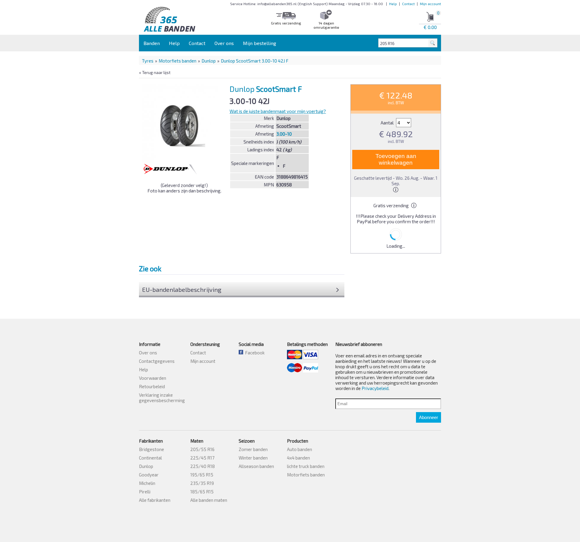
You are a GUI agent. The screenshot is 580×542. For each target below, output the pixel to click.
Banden (151, 43)
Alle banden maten (208, 500)
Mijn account (430, 4)
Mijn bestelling (259, 43)
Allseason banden (256, 466)
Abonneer (428, 417)
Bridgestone (151, 449)
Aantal (388, 122)
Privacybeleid (375, 388)
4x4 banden (298, 457)
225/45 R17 (202, 457)
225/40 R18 (202, 466)
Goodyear (149, 474)
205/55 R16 (202, 449)
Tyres (147, 60)
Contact (408, 4)
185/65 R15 (202, 491)
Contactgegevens (157, 361)
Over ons (224, 43)
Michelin (147, 483)
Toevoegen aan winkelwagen (395, 159)
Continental (150, 457)
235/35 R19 (202, 483)
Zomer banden (253, 449)
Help (393, 4)
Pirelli (144, 491)
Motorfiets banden (177, 60)
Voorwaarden (152, 378)
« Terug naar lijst (155, 72)
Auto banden (299, 449)
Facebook (254, 352)
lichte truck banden (305, 466)
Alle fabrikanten (154, 500)
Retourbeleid (152, 386)
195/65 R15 (201, 474)
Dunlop (208, 60)
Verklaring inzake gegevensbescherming (162, 397)
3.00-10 (284, 134)
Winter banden (253, 457)
